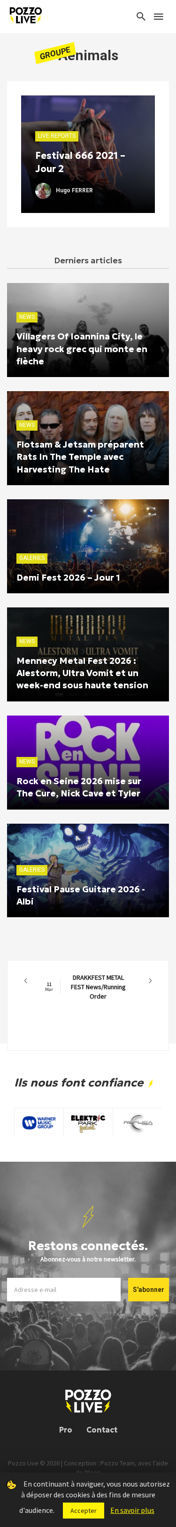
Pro (65, 1429)
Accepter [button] (83, 1510)
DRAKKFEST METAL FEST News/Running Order (85, 986)
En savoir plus (132, 1510)
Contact (101, 1429)
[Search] (141, 16)
